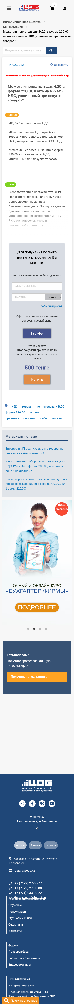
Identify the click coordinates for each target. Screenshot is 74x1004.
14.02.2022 (16, 65)
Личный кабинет (19, 979)
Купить (37, 379)
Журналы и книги (20, 918)
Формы (13, 945)
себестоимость (51, 418)
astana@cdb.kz (24, 870)
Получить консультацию (29, 677)
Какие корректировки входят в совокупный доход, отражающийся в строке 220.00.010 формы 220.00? (36, 483)
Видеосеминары (19, 964)
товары (27, 406)
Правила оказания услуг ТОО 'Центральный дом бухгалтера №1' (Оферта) (31, 996)
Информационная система (26, 899)
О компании (16, 924)
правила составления (21, 418)
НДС (14, 406)
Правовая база (18, 951)
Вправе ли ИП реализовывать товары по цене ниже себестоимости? (35, 451)
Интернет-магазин (21, 985)
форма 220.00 (15, 412)
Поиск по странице (24, 1000)
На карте (52, 858)
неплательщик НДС (50, 406)
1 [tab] (28, 629)
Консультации (17, 911)
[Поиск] (51, 50)
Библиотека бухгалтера (24, 958)
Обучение (15, 905)
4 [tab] (46, 629)
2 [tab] (34, 629)
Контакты (15, 931)
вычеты (34, 412)
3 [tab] (40, 629)
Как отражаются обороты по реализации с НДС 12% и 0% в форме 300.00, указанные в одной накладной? (36, 466)
